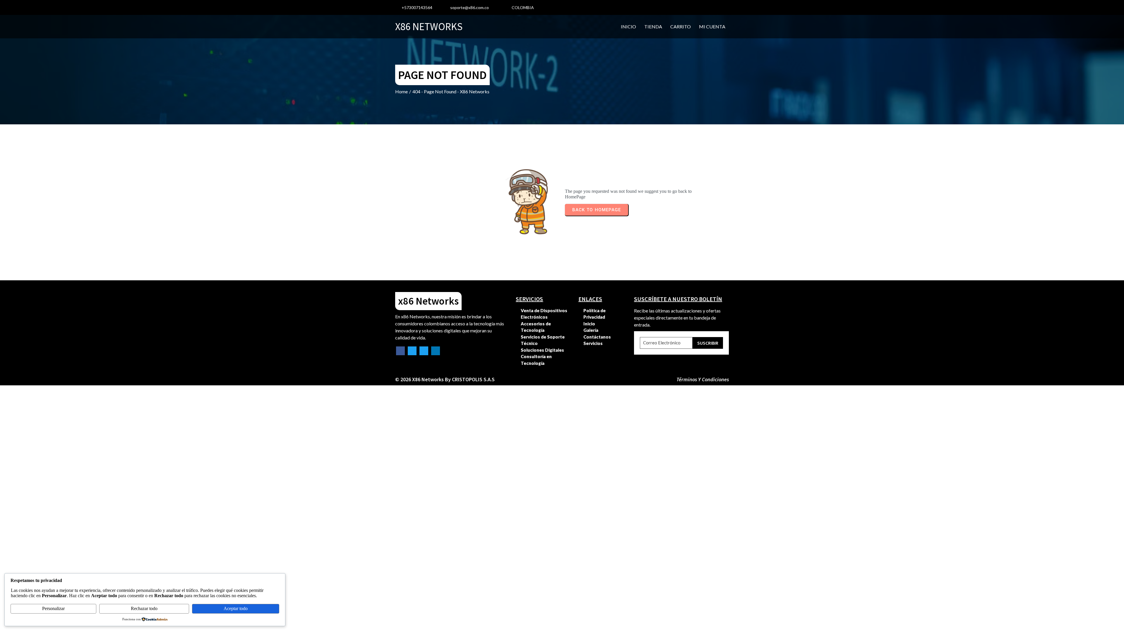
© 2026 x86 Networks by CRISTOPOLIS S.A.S (445, 379)
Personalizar (53, 608)
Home (401, 91)
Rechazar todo (144, 608)
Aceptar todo (236, 608)
